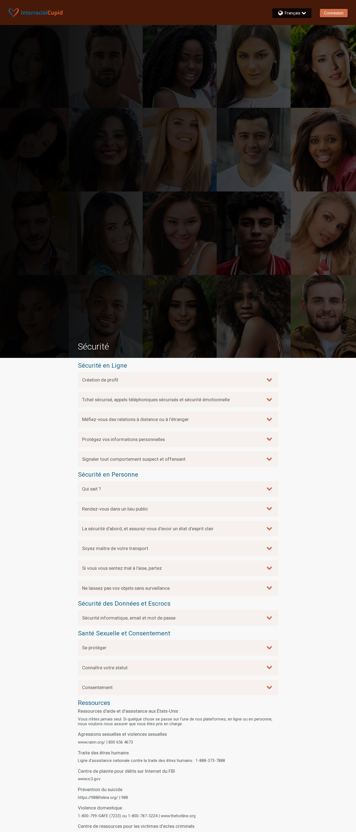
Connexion (333, 13)
